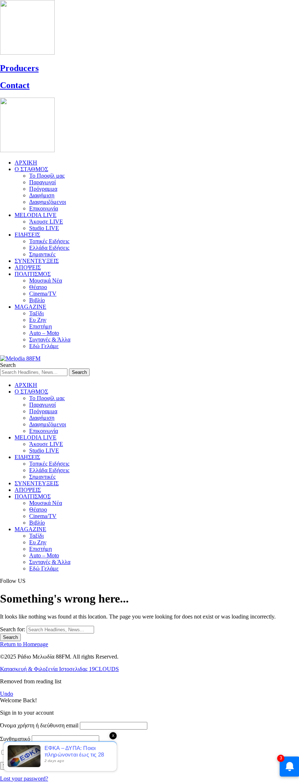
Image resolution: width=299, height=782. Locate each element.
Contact (15, 85)
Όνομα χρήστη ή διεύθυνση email (39, 725)
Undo (6, 694)
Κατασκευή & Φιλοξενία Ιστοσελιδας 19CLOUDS (59, 669)
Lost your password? (24, 778)
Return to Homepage (24, 644)
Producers (19, 68)
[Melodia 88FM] (20, 358)
